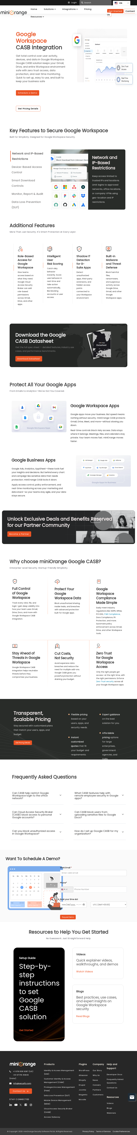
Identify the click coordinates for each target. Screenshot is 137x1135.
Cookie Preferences (121, 1131)
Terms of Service (103, 1131)
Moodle (82, 1099)
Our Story (97, 1070)
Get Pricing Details (28, 108)
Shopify (82, 1080)
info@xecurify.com (22, 1083)
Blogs (109, 1108)
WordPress (84, 1070)
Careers (97, 1085)
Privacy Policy (88, 1131)
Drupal (82, 1085)
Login (74, 2)
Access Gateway (52, 1117)
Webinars (111, 1113)
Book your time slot (69, 899)
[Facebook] (27, 1104)
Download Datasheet (28, 358)
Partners (97, 1090)
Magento (83, 1094)
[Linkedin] (11, 1104)
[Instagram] (32, 1104)
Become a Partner (19, 534)
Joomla (82, 1090)
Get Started (115, 11)
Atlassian (83, 1075)
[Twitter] (22, 1104)
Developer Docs (114, 1074)
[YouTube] (16, 1104)
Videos (110, 1103)
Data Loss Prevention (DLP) (57, 1095)
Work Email (66, 867)
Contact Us (20, 1091)
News (95, 1080)
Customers (98, 1094)
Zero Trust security (105, 681)
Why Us (96, 1075)
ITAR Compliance (112, 614)
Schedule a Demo (27, 93)
